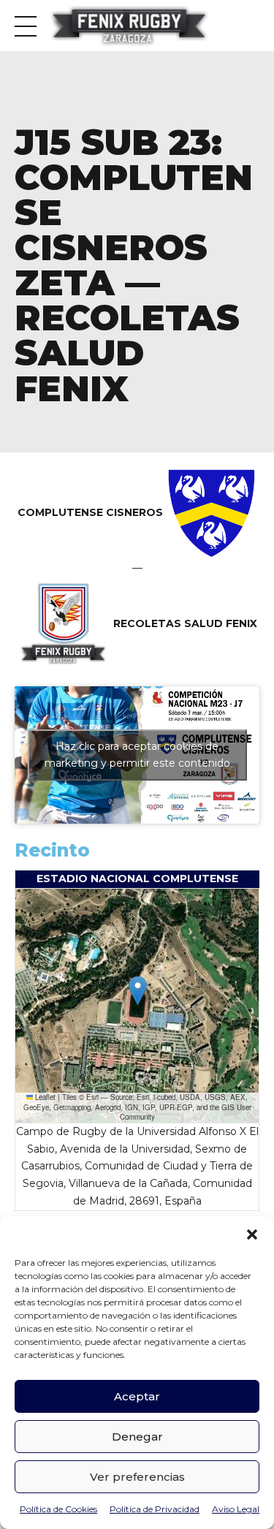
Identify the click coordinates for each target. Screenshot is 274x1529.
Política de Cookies (58, 1508)
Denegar (137, 1436)
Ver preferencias (137, 1477)
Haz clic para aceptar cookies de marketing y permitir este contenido (137, 755)
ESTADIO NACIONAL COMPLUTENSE (137, 878)
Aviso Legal (235, 1508)
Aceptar (137, 1396)
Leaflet (44, 1097)
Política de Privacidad (154, 1508)
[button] (252, 1234)
